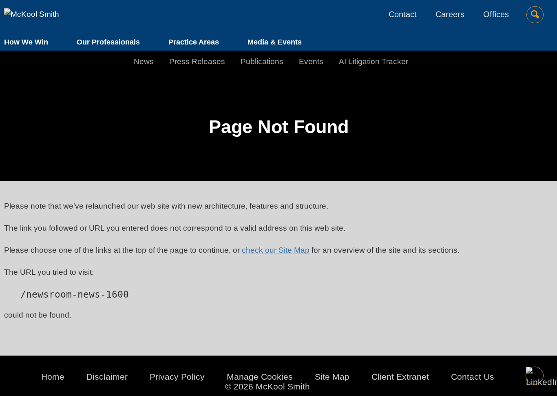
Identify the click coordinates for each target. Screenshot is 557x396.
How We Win (26, 42)
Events (311, 61)
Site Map (332, 376)
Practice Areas (193, 42)
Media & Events (275, 42)
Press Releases (197, 61)
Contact (403, 14)
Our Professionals (108, 42)
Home (52, 376)
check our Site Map (275, 250)
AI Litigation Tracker (373, 61)
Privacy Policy (177, 376)
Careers (449, 14)
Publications (262, 61)
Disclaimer (107, 376)
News (144, 61)
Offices (496, 14)
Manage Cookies (260, 376)
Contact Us (472, 376)
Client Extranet (400, 376)
